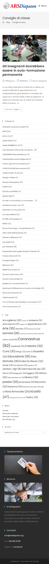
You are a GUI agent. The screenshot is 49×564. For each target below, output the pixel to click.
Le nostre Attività (9, 214)
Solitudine (14, 398)
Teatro (32, 397)
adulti (25, 321)
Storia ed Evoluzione (11, 293)
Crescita (34, 346)
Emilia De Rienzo (31, 361)
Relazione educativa (31, 387)
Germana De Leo (33, 368)
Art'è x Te (6, 136)
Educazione (19, 356)
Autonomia (34, 329)
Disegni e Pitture (9, 177)
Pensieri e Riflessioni (11, 237)
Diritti (29, 351)
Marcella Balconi (16, 377)
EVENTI (5, 187)
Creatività (17, 346)
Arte (9, 328)
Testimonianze (9, 297)
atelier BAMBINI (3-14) (11, 145)
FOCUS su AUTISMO (10, 191)
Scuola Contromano (11, 274)
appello (23, 324)
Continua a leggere (14, 108)
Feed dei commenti (10, 416)
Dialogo (20, 351)
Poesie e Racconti (10, 256)
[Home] (3, 22)
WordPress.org (9, 419)
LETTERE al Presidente (11, 219)
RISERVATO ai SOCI (10, 270)
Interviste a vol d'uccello (12, 210)
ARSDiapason (10, 81)
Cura (9, 351)
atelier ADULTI (8, 140)
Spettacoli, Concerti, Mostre (14, 283)
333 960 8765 (14, 541)
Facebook (18, 547)
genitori (32, 365)
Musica (31, 377)
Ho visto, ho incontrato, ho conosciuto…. (19, 200)
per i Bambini (8, 246)
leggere (32, 373)
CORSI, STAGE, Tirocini (11, 173)
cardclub (24, 334)
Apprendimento (37, 324)
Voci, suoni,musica (10, 306)
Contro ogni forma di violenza (15, 163)
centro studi (10, 339)
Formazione (20, 365)
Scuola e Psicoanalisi (11, 279)
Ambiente (35, 320)
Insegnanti (19, 373)
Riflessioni (7, 265)
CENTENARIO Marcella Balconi (15, 154)
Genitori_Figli (12, 368)
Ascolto (21, 328)
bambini (11, 333)
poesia (10, 382)
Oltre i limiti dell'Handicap (13, 233)
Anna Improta (11, 324)
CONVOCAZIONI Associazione (15, 168)
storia (22, 398)
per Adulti (6, 242)
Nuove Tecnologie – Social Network (17, 228)
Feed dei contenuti (10, 413)
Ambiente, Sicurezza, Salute (14, 127)
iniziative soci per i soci (12, 205)
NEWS (5, 223)
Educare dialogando (40, 81)
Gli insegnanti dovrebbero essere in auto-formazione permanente (24, 70)
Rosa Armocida (17, 391)
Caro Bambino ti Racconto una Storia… (18, 150)
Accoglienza (12, 320)
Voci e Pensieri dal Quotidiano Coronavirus (20, 302)
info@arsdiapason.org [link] (13, 535)
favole (8, 365)
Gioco (7, 373)
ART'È (5, 131)
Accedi (5, 410)
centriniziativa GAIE (36, 334)
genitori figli (7, 196)
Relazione (15, 386)
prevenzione (26, 382)
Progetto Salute (9, 260)
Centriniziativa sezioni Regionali (15, 159)
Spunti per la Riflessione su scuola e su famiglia (22, 288)
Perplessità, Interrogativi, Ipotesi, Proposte (20, 251)
